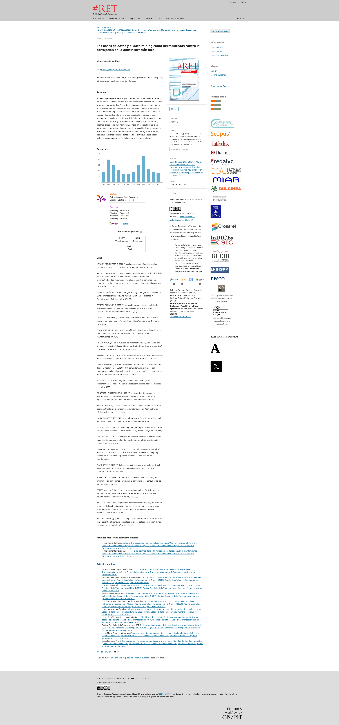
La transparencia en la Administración (152, 569)
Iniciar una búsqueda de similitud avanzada (130, 657)
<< (98, 652)
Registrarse (135, 18)
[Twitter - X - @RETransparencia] (216, 371)
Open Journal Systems (220, 86)
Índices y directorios (117, 18)
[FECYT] (222, 127)
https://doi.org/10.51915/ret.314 (115, 69)
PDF (175, 109)
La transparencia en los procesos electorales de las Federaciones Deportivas (158, 585)
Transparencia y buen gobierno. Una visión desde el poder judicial (161, 633)
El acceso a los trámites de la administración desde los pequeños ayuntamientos (161, 551)
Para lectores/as (217, 47)
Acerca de (97, 18)
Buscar (241, 18)
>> (125, 652)
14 (110, 652)
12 (105, 652)
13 (107, 652)
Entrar (243, 2)
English (214, 71)
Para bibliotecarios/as (219, 55)
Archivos (107, 27)
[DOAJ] (226, 174)
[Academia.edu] (215, 352)
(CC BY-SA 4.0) (163, 694)
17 (118, 652)
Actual (159, 18)
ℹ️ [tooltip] (141, 232)
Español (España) (218, 75)
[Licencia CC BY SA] (103, 690)
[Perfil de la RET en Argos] (220, 203)
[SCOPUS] (220, 136)
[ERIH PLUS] (220, 272)
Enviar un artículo (220, 31)
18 (120, 652)
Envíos (147, 18)
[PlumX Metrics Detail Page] (101, 199)
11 (102, 652)
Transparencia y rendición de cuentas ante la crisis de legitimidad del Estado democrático (162, 641)
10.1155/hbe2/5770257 (180, 316)
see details (124, 223)
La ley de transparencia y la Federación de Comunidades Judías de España (160, 609)
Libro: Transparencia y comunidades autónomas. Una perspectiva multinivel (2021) (162, 543)
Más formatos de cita (179, 149)
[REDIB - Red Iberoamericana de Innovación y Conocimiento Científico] (221, 263)
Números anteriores (175, 18)
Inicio (99, 27)
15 (112, 652)
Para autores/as (217, 51)
